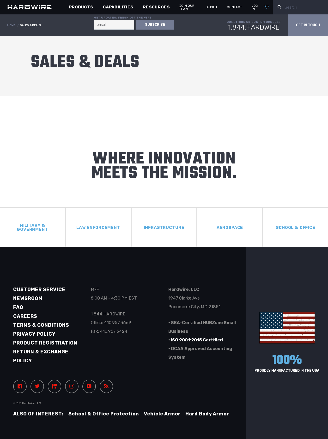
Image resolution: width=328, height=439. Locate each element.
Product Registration (45, 343)
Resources (156, 7)
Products (81, 7)
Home (11, 25)
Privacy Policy (34, 334)
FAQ (18, 307)
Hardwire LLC (31, 403)
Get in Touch (308, 25)
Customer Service (39, 289)
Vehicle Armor (162, 414)
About (212, 7)
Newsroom (28, 298)
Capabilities (118, 7)
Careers (25, 316)
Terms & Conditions (41, 325)
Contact (234, 7)
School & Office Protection (103, 414)
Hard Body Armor (207, 414)
